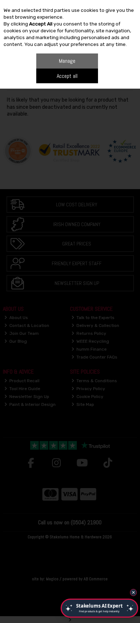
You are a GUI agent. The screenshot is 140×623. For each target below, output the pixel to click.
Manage (67, 61)
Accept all (67, 76)
